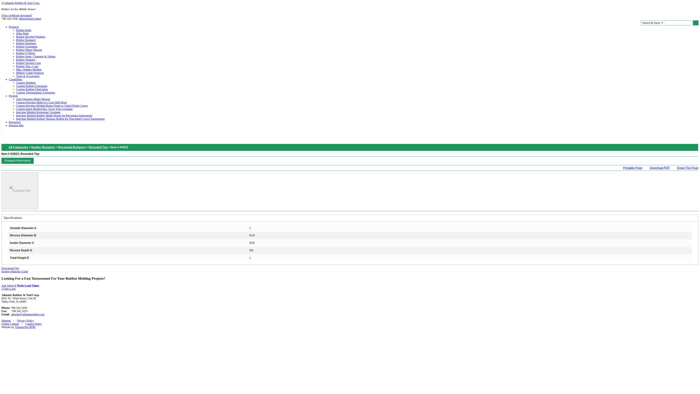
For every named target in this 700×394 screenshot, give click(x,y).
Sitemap (6, 320)
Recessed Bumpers (71, 147)
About (28, 18)
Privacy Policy (25, 320)
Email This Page (688, 167)
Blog (22, 18)
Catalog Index (33, 323)
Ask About (20, 285)
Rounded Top (98, 147)
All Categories (18, 147)
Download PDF (660, 167)
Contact (36, 18)
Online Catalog (10, 323)
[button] (17, 161)
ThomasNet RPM (25, 327)
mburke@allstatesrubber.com (27, 314)
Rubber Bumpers (43, 147)
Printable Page (632, 167)
